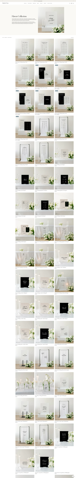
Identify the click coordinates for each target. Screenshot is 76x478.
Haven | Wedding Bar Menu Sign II (40, 216)
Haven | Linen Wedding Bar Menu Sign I (21, 267)
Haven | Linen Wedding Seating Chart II (61, 139)
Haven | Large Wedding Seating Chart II (41, 62)
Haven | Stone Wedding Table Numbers (40, 395)
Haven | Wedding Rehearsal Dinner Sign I (61, 344)
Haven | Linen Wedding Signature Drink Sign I (42, 241)
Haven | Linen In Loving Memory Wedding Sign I (62, 472)
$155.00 (56, 422)
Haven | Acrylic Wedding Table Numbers (21, 395)
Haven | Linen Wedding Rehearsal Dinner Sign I (42, 370)
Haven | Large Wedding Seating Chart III (61, 62)
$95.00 (16, 268)
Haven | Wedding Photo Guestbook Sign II (41, 344)
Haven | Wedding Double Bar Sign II (20, 241)
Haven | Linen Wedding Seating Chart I (41, 139)
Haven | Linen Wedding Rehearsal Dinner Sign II (62, 370)
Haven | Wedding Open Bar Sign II (20, 190)
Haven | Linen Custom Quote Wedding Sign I (61, 421)
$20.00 (56, 268)
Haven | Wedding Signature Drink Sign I (41, 190)
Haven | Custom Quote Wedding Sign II (21, 421)
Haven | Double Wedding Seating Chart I (61, 113)
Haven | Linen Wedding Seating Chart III (21, 164)
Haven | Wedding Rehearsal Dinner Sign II (21, 370)
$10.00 (16, 396)
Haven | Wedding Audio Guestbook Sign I (41, 318)
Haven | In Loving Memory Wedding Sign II (22, 472)
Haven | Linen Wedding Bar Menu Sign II (41, 267)
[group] (38, 1)
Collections (5, 37)
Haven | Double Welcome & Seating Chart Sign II (42, 113)
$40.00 (16, 191)
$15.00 (36, 396)
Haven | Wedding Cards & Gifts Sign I (60, 267)
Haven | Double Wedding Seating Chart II (21, 139)
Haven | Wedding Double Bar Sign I (60, 216)
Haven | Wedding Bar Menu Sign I (20, 216)
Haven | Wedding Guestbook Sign (20, 318)
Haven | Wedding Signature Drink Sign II (61, 190)
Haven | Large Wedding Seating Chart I (21, 62)
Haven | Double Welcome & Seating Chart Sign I (22, 113)
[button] (37, 3)
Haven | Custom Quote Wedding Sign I (60, 395)
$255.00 (16, 63)
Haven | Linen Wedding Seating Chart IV (41, 164)
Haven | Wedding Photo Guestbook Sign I (21, 344)
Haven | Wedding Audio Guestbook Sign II (61, 318)
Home (3, 37)
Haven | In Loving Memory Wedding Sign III (41, 472)
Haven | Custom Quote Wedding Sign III (41, 421)
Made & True (5, 3)
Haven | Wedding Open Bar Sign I (60, 164)
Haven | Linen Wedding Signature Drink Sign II (62, 241)
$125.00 (56, 345)
